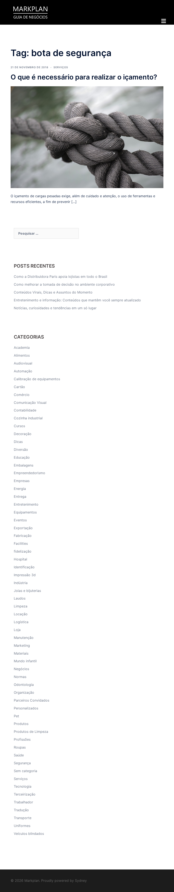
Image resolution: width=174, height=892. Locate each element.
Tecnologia (22, 786)
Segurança (22, 763)
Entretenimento (26, 504)
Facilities (21, 543)
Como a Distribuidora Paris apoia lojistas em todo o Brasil (61, 276)
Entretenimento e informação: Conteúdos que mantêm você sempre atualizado (77, 300)
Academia (22, 347)
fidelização (22, 551)
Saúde (19, 755)
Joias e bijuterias (27, 591)
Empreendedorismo (29, 473)
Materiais (21, 653)
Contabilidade (25, 410)
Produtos (21, 724)
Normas (20, 677)
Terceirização (24, 794)
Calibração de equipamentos (37, 379)
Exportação (23, 528)
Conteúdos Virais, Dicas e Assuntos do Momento (53, 292)
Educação (22, 457)
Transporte (22, 818)
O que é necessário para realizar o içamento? (84, 77)
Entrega (20, 496)
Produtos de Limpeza (31, 731)
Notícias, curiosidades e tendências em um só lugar (55, 308)
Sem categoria (25, 771)
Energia (20, 488)
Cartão (19, 387)
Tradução (21, 810)
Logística (21, 622)
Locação (21, 614)
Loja (17, 630)
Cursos (19, 426)
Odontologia (24, 684)
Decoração (22, 434)
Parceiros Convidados (31, 700)
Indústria (21, 583)
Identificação (24, 567)
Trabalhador (23, 802)
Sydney (81, 880)
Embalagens (23, 465)
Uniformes (22, 826)
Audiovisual (23, 363)
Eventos (20, 520)
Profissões (22, 739)
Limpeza (20, 606)
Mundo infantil (25, 661)
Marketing (22, 645)
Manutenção (24, 637)
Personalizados (26, 708)
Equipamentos (25, 512)
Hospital (20, 559)
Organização (24, 692)
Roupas (20, 747)
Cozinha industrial (28, 418)
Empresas (21, 481)
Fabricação (23, 535)
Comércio (21, 395)
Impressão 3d (25, 575)
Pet (16, 716)
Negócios (21, 669)
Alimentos (22, 355)
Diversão (21, 449)
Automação (23, 371)
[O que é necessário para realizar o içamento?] (87, 137)
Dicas (18, 442)
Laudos (19, 598)
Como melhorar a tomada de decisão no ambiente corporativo (64, 284)
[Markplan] (30, 12)
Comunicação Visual (30, 402)
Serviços (60, 67)
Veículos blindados (29, 833)
